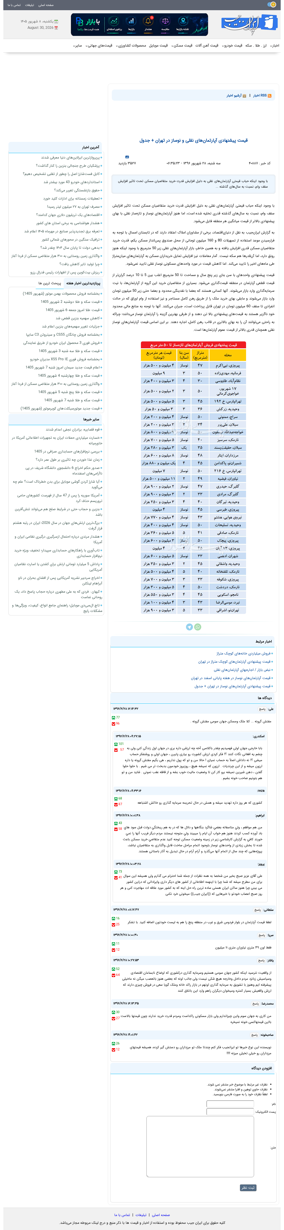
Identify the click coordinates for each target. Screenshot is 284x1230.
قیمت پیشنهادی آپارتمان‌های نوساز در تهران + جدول (232, 686)
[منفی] (113, 723)
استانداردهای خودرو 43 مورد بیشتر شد (71, 182)
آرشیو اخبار (235, 95)
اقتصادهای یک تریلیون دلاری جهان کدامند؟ (68, 215)
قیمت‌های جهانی (98, 45)
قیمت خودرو (231, 45)
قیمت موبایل (158, 45)
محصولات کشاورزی (130, 45)
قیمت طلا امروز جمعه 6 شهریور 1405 (72, 310)
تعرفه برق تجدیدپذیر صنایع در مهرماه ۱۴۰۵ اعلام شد (62, 231)
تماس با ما (14, 5)
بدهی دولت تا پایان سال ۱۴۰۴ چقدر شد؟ (70, 248)
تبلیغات (29, 5)
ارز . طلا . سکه (255, 45)
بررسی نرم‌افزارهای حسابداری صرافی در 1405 (67, 451)
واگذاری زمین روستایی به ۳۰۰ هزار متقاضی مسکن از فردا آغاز (56, 256)
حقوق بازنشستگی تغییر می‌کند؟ (77, 190)
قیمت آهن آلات (206, 45)
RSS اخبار (260, 95)
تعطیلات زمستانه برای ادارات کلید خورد (71, 198)
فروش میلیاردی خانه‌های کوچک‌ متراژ (243, 653)
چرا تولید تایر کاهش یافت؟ (79, 264)
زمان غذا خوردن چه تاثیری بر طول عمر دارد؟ (68, 459)
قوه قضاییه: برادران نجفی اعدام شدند (73, 429)
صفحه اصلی (46, 5)
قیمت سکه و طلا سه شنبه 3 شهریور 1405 (69, 351)
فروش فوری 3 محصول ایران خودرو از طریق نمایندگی (61, 343)
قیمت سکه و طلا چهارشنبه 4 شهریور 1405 (69, 375)
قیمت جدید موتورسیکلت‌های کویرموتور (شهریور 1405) (60, 408)
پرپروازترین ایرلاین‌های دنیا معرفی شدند (70, 157)
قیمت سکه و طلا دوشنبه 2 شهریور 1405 (70, 302)
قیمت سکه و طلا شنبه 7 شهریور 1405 (72, 400)
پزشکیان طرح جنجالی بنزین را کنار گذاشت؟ (68, 165)
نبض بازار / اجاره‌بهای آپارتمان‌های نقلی (242, 670)
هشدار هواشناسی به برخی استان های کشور (68, 223)
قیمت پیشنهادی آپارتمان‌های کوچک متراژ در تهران (234, 661)
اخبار (274, 45)
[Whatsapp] (197, 629)
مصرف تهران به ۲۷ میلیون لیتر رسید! (73, 207)
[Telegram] (189, 629)
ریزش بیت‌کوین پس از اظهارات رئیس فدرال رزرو (65, 272)
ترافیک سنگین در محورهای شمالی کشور (71, 239)
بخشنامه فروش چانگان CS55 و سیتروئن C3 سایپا (63, 334)
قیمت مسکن (181, 45)
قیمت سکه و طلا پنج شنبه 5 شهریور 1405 (69, 392)
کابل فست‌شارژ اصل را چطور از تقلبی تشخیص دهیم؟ (61, 174)
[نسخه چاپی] (127, 157)
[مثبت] (113, 717)
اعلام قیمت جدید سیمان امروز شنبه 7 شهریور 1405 (63, 367)
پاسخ (262, 709)
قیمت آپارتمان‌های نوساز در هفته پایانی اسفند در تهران (230, 678)
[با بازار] (140, 24)
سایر (77, 45)
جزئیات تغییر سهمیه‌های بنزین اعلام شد (71, 326)
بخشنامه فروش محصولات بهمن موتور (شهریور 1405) (61, 293)
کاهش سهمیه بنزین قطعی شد (78, 318)
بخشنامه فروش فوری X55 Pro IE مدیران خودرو (65, 359)
